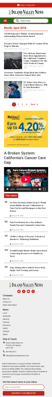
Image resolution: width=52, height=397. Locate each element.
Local (5, 313)
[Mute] (40, 189)
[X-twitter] (23, 291)
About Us (6, 299)
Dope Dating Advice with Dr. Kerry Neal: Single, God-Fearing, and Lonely (27, 269)
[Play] (7, 189)
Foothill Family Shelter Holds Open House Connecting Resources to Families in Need (28, 253)
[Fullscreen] (44, 189)
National (6, 319)
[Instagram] (33, 291)
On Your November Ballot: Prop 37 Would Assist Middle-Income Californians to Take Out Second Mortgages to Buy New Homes (28, 206)
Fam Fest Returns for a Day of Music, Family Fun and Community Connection (27, 223)
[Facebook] (19, 291)
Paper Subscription (10, 305)
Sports (5, 334)
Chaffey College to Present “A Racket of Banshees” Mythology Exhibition (27, 237)
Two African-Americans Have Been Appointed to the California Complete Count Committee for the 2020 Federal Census (35, 58)
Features (6, 322)
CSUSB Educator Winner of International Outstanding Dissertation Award (23, 34)
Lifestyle (6, 331)
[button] (5, 21)
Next (33, 104)
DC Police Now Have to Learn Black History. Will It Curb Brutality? (35, 85)
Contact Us (7, 302)
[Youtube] (28, 291)
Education (7, 325)
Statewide (6, 316)
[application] (26, 179)
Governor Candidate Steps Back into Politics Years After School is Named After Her (25, 73)
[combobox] (30, 21)
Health (5, 328)
